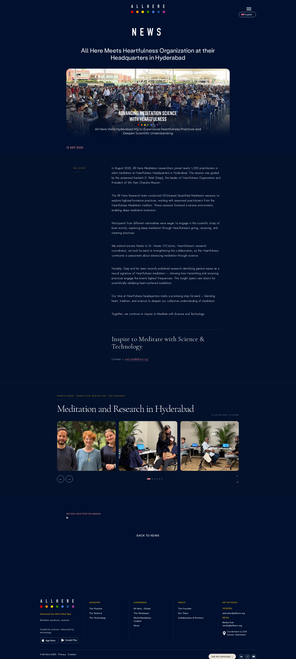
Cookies (72, 654)
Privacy (62, 654)
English (248, 14)
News (136, 625)
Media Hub (228, 622)
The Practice (95, 608)
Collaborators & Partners (191, 618)
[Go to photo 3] (154, 478)
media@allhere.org (232, 625)
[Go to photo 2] (152, 478)
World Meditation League (142, 619)
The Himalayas (141, 613)
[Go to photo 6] (161, 478)
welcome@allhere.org (136, 359)
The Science (95, 613)
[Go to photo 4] (157, 478)
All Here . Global (142, 608)
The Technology (97, 618)
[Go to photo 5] (159, 478)
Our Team (183, 613)
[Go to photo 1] (149, 478)
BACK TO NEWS (148, 535)
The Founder (184, 608)
